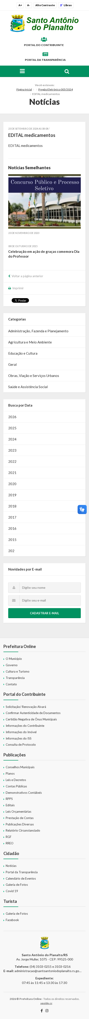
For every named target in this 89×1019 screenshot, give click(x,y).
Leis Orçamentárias (18, 811)
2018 (12, 506)
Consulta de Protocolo (21, 744)
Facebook (12, 920)
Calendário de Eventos (21, 878)
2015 (12, 540)
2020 (12, 484)
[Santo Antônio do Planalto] (44, 23)
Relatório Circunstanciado (23, 830)
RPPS (9, 799)
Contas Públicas (16, 786)
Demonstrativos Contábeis (24, 792)
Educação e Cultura (22, 353)
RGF (8, 837)
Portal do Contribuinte (44, 45)
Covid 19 (12, 891)
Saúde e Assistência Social (28, 387)
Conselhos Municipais (20, 767)
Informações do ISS (18, 738)
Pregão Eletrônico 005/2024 (55, 89)
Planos (10, 773)
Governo (12, 665)
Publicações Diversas (20, 824)
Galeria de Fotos (17, 884)
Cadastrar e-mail (44, 613)
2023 (12, 450)
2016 (12, 528)
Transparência (15, 678)
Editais (10, 805)
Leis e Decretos (16, 780)
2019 (12, 495)
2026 (12, 417)
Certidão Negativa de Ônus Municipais (31, 719)
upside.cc (46, 1003)
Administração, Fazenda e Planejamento (38, 331)
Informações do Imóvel (21, 732)
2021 (12, 473)
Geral (12, 364)
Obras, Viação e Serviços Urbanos (33, 376)
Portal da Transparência (45, 59)
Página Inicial (24, 89)
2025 (12, 428)
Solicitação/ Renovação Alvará (26, 707)
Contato (11, 684)
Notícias (11, 866)
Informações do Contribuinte (25, 725)
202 (11, 551)
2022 (12, 461)
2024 (12, 439)
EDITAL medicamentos (25, 145)
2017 (12, 517)
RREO (9, 843)
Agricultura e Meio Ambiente (30, 342)
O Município (14, 659)
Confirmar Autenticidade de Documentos (33, 713)
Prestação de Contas (20, 818)
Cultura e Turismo (17, 671)
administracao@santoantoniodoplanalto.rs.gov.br (49, 971)
